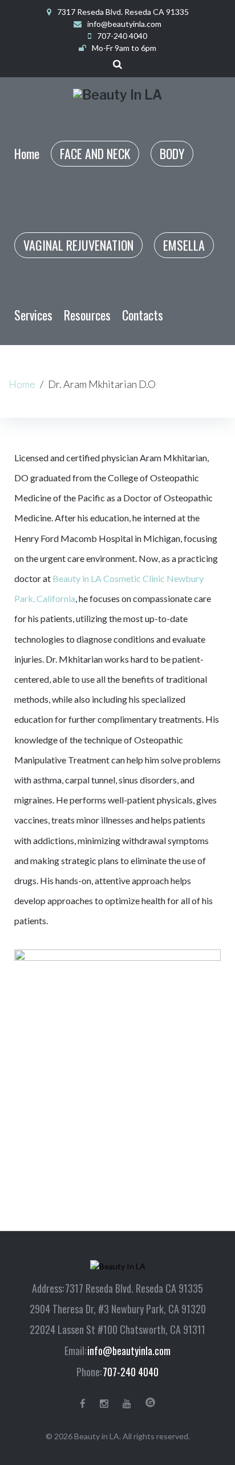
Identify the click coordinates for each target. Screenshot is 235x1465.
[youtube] (127, 1403)
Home (22, 384)
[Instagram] (104, 1403)
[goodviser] (150, 1402)
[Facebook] (83, 1403)
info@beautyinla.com (124, 24)
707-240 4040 (131, 1371)
